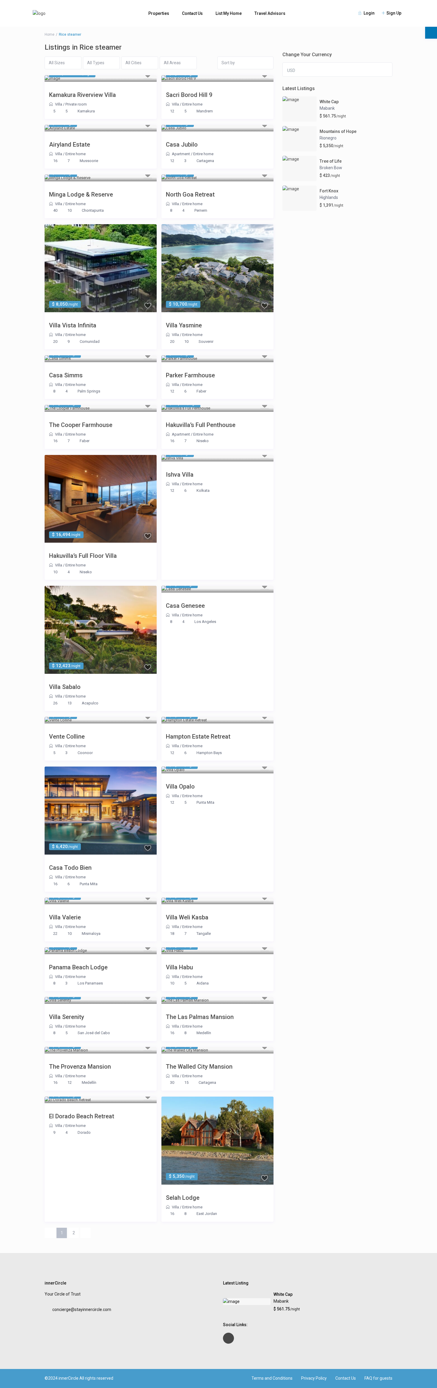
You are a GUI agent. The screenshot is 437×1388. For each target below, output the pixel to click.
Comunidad (90, 341)
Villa (58, 104)
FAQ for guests (378, 1378)
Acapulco (90, 703)
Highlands (329, 197)
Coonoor (85, 752)
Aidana (203, 983)
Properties (158, 13)
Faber (201, 391)
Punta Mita (89, 884)
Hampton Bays (209, 752)
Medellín (204, 1033)
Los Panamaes (90, 983)
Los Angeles (205, 621)
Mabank (327, 108)
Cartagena (205, 160)
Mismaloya (91, 933)
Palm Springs (89, 391)
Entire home (192, 104)
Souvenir (206, 341)
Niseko (203, 441)
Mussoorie (89, 160)
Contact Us (192, 13)
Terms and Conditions (272, 1378)
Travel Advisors (269, 13)
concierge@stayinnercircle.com (81, 1309)
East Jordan (207, 1213)
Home (49, 34)
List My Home (229, 13)
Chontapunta (93, 210)
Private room (76, 104)
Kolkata (203, 490)
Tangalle (204, 933)
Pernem (200, 210)
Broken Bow (331, 167)
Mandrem (205, 111)
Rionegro (328, 138)
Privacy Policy (314, 1378)
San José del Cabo (94, 1033)
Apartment (181, 154)
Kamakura (86, 111)
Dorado (84, 1132)
